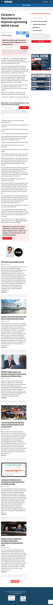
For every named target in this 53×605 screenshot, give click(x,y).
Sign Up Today (7, 238)
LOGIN (51, 1)
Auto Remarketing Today (40, 21)
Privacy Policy (24, 51)
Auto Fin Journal (37, 30)
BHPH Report (36, 27)
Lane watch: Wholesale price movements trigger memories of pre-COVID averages (12, 482)
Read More (4, 291)
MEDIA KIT (11, 596)
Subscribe (24, 47)
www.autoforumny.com (22, 220)
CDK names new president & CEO (12, 262)
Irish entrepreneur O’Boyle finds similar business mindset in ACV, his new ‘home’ (12, 425)
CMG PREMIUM (45, 1)
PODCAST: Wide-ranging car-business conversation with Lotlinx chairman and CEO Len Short (13, 374)
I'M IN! (24, 107)
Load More (15, 581)
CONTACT (11, 599)
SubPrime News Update (39, 24)
